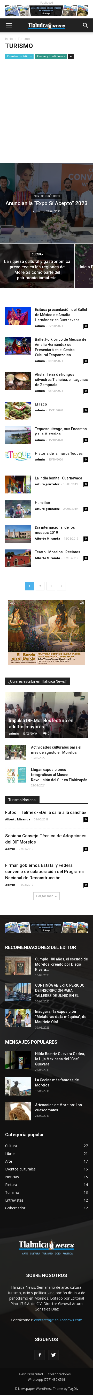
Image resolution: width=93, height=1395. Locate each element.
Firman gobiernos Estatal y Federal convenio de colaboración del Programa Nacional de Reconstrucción (44, 871)
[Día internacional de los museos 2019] (18, 534)
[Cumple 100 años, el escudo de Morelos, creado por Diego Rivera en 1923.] (18, 966)
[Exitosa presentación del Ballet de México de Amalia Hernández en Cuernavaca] (18, 316)
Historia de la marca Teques (59, 453)
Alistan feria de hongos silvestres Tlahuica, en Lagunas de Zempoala (61, 379)
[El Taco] (18, 411)
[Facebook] (39, 1355)
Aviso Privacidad (31, 1374)
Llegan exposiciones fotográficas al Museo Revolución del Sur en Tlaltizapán (59, 775)
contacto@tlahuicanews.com (58, 1319)
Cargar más (44, 896)
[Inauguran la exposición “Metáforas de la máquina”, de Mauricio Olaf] (18, 1018)
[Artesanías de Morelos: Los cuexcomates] (18, 1111)
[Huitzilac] (18, 509)
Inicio (9, 39)
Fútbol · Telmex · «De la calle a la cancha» (45, 812)
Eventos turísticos (19, 56)
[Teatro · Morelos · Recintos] (18, 558)
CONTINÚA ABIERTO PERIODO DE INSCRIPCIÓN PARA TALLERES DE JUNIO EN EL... (59, 990)
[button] (86, 25)
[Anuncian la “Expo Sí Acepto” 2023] (46, 203)
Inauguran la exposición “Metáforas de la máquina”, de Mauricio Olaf (60, 1016)
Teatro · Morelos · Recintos (57, 552)
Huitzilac (42, 503)
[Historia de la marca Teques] (18, 456)
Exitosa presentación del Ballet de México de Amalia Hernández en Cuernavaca (61, 315)
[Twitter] (53, 1355)
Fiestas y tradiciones (51, 56)
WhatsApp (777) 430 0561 (46, 1379)
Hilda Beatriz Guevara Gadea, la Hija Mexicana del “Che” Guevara (60, 1059)
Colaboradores (59, 1374)
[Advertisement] (46, 113)
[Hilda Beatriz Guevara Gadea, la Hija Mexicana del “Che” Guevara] (18, 1060)
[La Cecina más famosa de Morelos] (18, 1086)
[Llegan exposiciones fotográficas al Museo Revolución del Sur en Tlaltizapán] (15, 775)
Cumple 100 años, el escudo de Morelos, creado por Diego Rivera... (61, 964)
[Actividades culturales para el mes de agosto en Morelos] (15, 752)
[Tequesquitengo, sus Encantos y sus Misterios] (18, 435)
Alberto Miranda (47, 538)
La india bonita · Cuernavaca (58, 478)
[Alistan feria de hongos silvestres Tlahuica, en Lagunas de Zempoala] (18, 381)
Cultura (37, 254)
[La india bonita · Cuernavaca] (18, 484)
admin (38, 211)
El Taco (41, 404)
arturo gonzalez (47, 484)
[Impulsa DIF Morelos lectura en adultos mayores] (46, 715)
